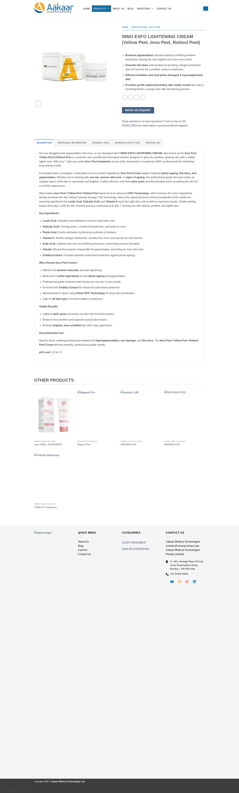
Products (99, 8)
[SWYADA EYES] (184, 414)
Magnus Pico (84, 444)
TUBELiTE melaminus (45, 507)
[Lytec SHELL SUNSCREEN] (54, 414)
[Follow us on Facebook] (179, 582)
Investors (143, 8)
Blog (130, 8)
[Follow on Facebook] (125, 97)
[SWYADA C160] (141, 414)
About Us (118, 8)
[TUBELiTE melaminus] (54, 477)
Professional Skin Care (146, 27)
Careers (82, 550)
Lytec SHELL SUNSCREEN (48, 444)
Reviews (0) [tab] (153, 143)
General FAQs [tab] (100, 143)
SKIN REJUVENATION (135, 549)
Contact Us (164, 8)
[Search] (205, 8)
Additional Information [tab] (71, 143)
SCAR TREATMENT (134, 542)
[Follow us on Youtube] (172, 582)
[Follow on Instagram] (130, 97)
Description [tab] (44, 143)
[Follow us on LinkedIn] (194, 582)
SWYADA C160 (128, 444)
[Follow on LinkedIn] (136, 97)
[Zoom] (38, 103)
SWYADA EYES (172, 444)
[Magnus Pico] (97, 414)
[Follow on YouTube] (142, 97)
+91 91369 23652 (179, 573)
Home (86, 8)
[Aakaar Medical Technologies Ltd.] (54, 8)
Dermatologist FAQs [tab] (127, 143)
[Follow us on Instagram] (187, 582)
